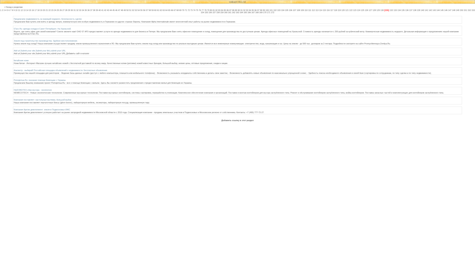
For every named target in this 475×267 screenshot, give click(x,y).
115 (324, 10)
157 (214, 12)
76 (200, 10)
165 (245, 12)
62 (161, 10)
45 (113, 10)
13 (24, 10)
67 (175, 10)
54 (138, 10)
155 (206, 12)
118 (335, 10)
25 (58, 10)
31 (74, 10)
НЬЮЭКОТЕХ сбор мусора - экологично (33, 90)
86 (228, 10)
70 (183, 10)
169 (261, 12)
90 (239, 10)
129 (378, 10)
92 (244, 10)
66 (172, 10)
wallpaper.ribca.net (237, 2)
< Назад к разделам (13, 7)
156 (210, 12)
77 (203, 10)
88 (233, 10)
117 (331, 10)
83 (219, 10)
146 (446, 10)
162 (233, 12)
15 (30, 10)
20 (44, 10)
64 (166, 10)
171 (268, 12)
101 (271, 10)
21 (47, 10)
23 (52, 10)
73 (191, 10)
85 (225, 10)
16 (33, 10)
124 (358, 10)
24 (55, 10)
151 (465, 10)
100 (267, 10)
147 (449, 10)
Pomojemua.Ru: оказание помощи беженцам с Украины (40, 80)
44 (111, 10)
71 (186, 10)
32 (77, 10)
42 (105, 10)
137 (410, 10)
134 (399, 10)
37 (91, 10)
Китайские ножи (21, 60)
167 (253, 12)
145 (442, 10)
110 (306, 10)
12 (22, 10)
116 (328, 10)
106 (290, 10)
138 (414, 10)
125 (362, 10)
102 (275, 10)
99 (264, 10)
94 (250, 10)
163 (237, 12)
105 (286, 10)
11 (19, 10)
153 (473, 10)
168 (257, 12)
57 (147, 10)
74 (194, 10)
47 (119, 10)
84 (222, 10)
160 (225, 12)
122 (351, 10)
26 (61, 10)
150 (461, 10)
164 (241, 12)
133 (395, 10)
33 (80, 10)
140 (422, 10)
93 (247, 10)
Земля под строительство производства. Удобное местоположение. (46, 41)
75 (197, 10)
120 (343, 10)
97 (258, 10)
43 (108, 10)
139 (418, 10)
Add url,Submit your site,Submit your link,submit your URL (40, 51)
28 (66, 10)
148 (453, 10)
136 (407, 10)
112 (313, 10)
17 (36, 10)
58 (150, 10)
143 (434, 10)
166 (249, 12)
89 (236, 10)
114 (320, 10)
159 (222, 12)
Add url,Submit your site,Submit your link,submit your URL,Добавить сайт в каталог (51, 53)
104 (282, 10)
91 (241, 10)
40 (100, 10)
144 (438, 10)
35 (86, 10)
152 (469, 10)
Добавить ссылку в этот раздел (237, 120)
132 (391, 10)
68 (177, 10)
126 (366, 10)
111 (309, 10)
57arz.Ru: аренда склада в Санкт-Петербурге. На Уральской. (42, 29)
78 (205, 10)
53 (136, 10)
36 (88, 10)
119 (339, 10)
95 (253, 10)
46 (116, 10)
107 (294, 10)
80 (211, 10)
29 (69, 10)
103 (279, 10)
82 (216, 10)
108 (298, 10)
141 (426, 10)
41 (102, 10)
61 (158, 10)
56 (144, 10)
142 (430, 10)
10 (16, 10)
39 (97, 10)
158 (218, 12)
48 (122, 10)
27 (63, 10)
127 (370, 10)
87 (230, 10)
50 (127, 10)
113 (317, 10)
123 (354, 10)
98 (261, 10)
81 (214, 10)
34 (83, 10)
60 (155, 10)
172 (272, 12)
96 (255, 10)
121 (347, 10)
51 (130, 10)
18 (38, 10)
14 (27, 10)
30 (72, 10)
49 (125, 10)
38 (94, 10)
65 (169, 10)
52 (133, 10)
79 (208, 10)
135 (403, 10)
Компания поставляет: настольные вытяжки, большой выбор (42, 100)
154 (202, 12)
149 (457, 10)
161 (229, 12)
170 (264, 12)
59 (152, 10)
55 (141, 10)
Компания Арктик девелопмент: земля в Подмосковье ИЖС (42, 109)
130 (382, 10)
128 (374, 10)
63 (164, 10)
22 (49, 10)
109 (302, 10)
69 (180, 10)
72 (189, 10)
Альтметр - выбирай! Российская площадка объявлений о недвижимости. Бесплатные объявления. (61, 70)
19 (41, 10)
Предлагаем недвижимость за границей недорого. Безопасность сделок (48, 19)
